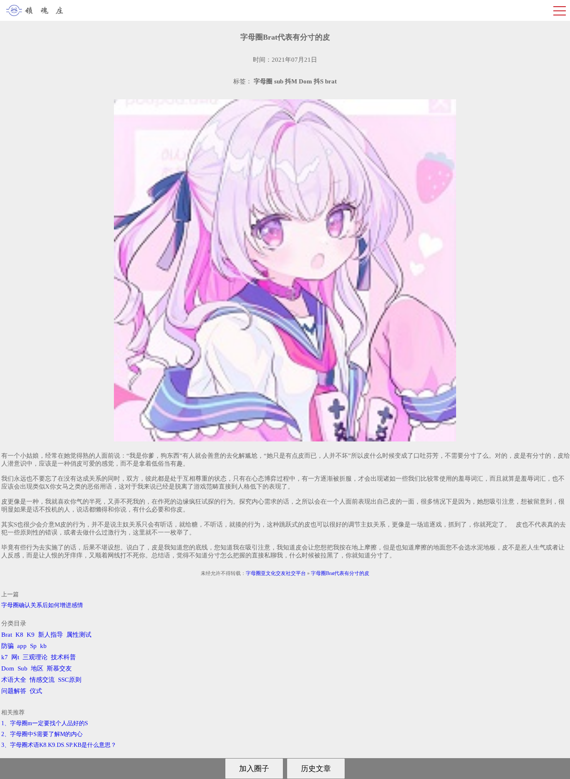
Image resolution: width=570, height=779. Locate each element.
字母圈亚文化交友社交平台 (276, 573)
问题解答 (13, 691)
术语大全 (13, 679)
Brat (6, 634)
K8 (19, 634)
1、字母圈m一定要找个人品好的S (44, 723)
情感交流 (42, 679)
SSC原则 (69, 679)
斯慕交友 (59, 668)
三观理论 (35, 657)
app (22, 646)
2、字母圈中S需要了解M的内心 (42, 734)
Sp (33, 646)
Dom (7, 668)
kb (43, 646)
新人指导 (50, 634)
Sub (23, 668)
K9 (31, 634)
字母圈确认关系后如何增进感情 (42, 605)
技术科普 (63, 657)
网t (15, 657)
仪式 (36, 691)
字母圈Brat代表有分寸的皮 (340, 573)
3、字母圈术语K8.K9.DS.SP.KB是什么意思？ (58, 745)
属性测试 (78, 634)
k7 (4, 657)
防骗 (7, 646)
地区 (37, 668)
